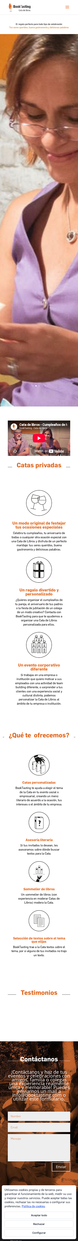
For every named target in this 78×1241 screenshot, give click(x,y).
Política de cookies (33, 1206)
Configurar (39, 1232)
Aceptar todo (39, 1215)
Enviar (61, 1166)
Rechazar (39, 1224)
